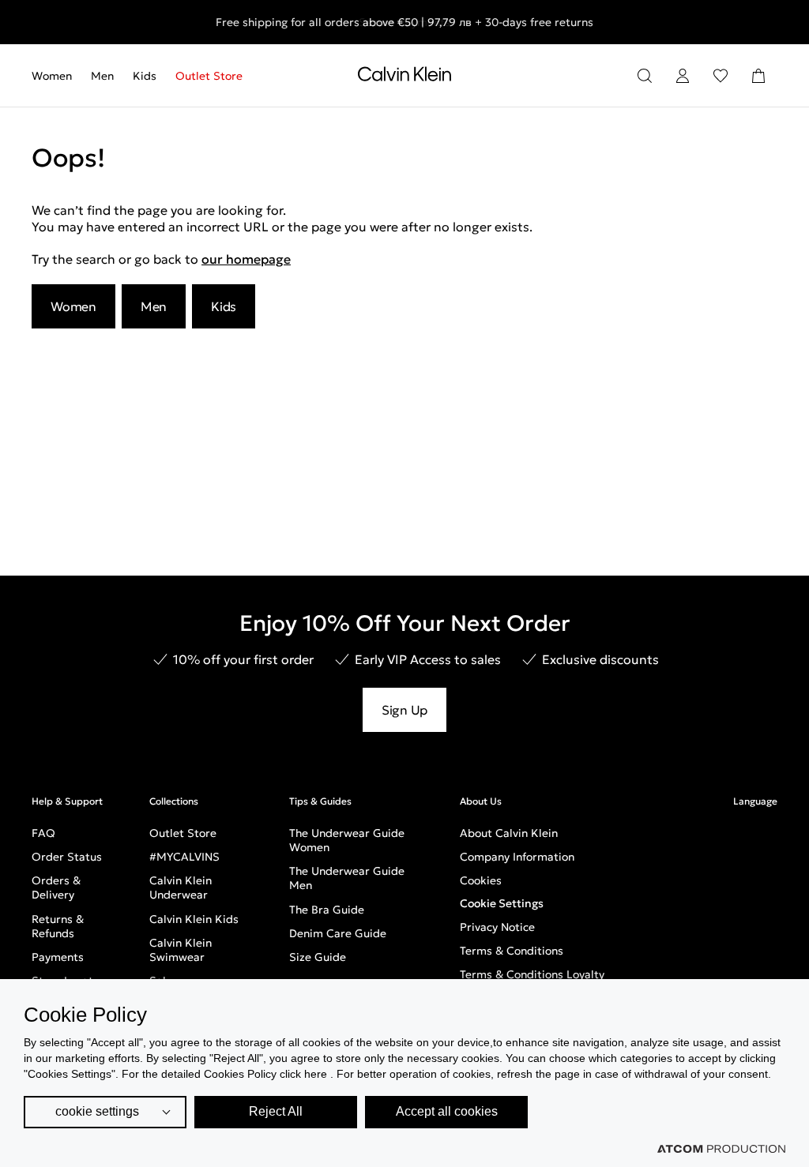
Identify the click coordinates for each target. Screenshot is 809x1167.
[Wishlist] (720, 76)
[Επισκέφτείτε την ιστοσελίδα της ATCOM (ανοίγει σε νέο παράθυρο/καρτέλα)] (721, 1149)
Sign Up (404, 710)
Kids (144, 76)
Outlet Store (209, 76)
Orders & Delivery (56, 887)
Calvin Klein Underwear (180, 887)
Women (52, 76)
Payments (58, 957)
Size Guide (317, 957)
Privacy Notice (497, 927)
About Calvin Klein (509, 833)
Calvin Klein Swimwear (180, 950)
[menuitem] (56, 76)
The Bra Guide (326, 909)
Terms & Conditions (511, 951)
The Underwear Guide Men (346, 878)
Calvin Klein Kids (194, 919)
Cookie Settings (502, 903)
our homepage (246, 259)
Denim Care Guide (337, 933)
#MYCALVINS (184, 857)
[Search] (645, 76)
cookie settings (97, 1111)
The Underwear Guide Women (346, 840)
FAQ (43, 833)
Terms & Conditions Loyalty (532, 974)
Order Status (67, 857)
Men (102, 76)
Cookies (481, 880)
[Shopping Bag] (758, 76)
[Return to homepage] (404, 77)
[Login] (683, 76)
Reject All (276, 1111)
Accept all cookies (447, 1111)
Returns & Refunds (58, 926)
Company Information (517, 857)
